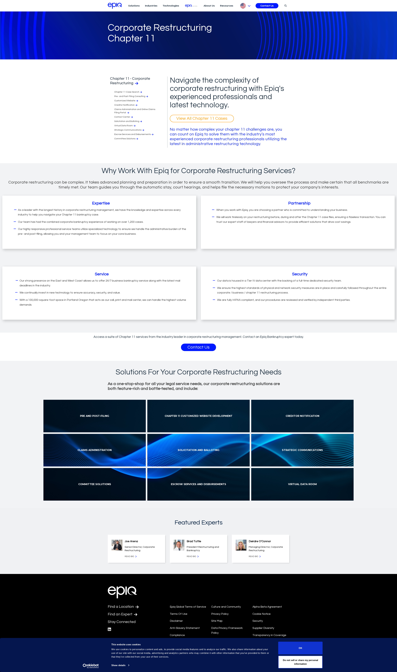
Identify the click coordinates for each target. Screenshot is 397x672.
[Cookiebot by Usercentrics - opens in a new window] (90, 666)
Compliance (177, 635)
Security (257, 620)
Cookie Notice (261, 613)
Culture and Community (226, 606)
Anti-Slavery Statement (185, 628)
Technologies (171, 5)
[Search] (285, 5)
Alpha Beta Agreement (267, 606)
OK (300, 648)
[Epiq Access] (191, 5)
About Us (209, 5)
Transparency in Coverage (269, 635)
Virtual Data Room (123, 126)
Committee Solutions (124, 139)
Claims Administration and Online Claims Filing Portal (134, 111)
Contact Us (267, 5)
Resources (226, 5)
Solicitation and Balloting (126, 121)
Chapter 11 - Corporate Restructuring (130, 81)
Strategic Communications (127, 130)
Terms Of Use (178, 613)
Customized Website (124, 101)
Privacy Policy (220, 613)
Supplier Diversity (263, 628)
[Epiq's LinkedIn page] (109, 629)
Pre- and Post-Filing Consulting (129, 96)
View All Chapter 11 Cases (201, 118)
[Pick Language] (245, 5)
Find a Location (121, 607)
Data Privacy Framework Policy (227, 630)
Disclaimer (176, 620)
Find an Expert (120, 614)
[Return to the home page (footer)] (115, 6)
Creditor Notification (124, 105)
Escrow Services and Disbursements (132, 134)
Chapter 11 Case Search (126, 92)
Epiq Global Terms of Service (188, 606)
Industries (151, 5)
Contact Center (122, 117)
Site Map (217, 620)
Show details (118, 665)
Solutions (134, 5)
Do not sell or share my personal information (300, 662)
